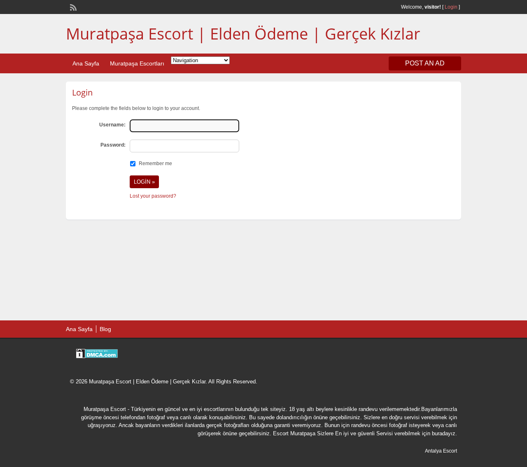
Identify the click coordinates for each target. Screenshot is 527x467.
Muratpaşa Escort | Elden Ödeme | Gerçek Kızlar (243, 33)
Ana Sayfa (85, 63)
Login (451, 7)
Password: (113, 145)
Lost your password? (153, 196)
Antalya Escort (441, 451)
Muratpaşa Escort (105, 409)
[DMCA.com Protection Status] (97, 356)
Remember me (155, 163)
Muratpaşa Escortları (137, 63)
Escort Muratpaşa (294, 433)
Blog (105, 329)
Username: (112, 125)
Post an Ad (425, 63)
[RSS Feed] (72, 6)
